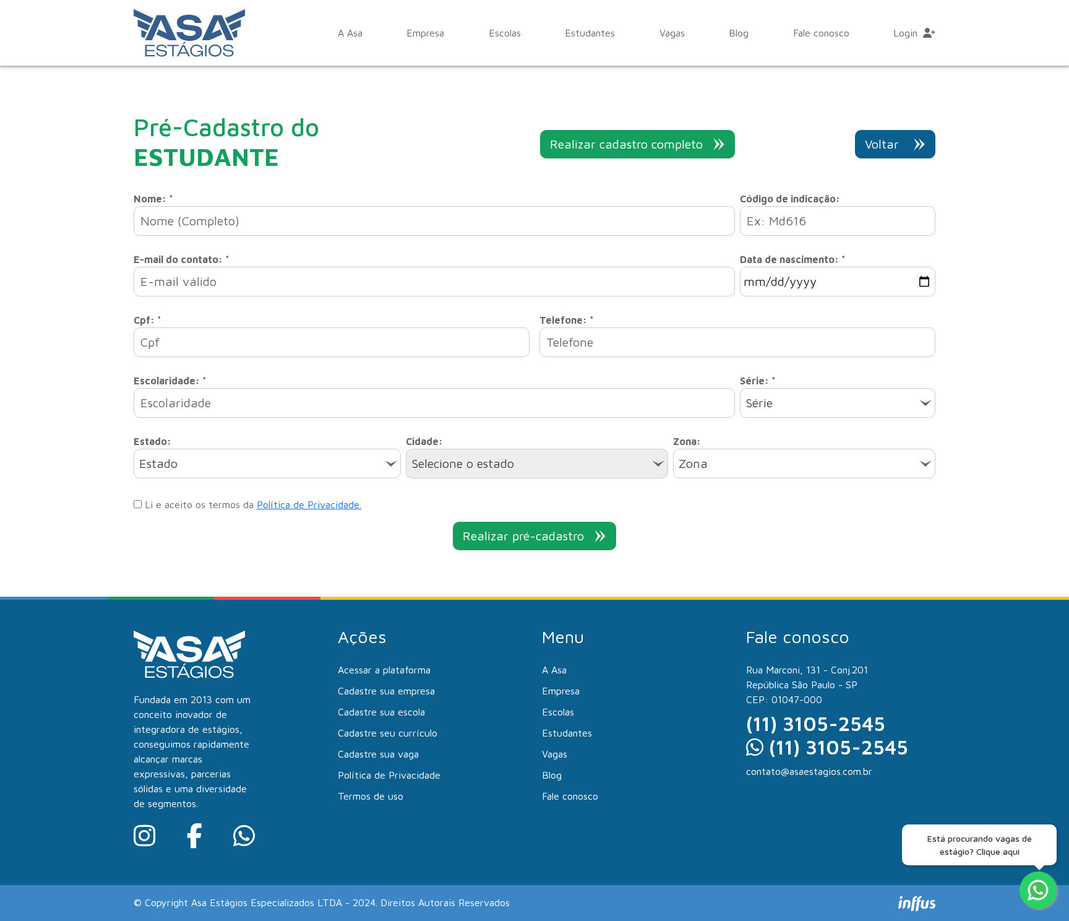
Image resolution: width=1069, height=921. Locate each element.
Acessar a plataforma (384, 669)
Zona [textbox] (693, 463)
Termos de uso (370, 796)
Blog (739, 32)
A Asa (350, 32)
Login (907, 32)
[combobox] (837, 403)
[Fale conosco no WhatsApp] (1038, 890)
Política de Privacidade (389, 774)
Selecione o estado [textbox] (462, 463)
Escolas (505, 32)
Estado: (152, 441)
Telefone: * (566, 320)
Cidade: (424, 441)
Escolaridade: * (170, 380)
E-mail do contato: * (182, 259)
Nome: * (153, 198)
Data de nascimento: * (793, 259)
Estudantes (590, 32)
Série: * (758, 380)
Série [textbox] (759, 403)
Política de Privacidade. (309, 504)
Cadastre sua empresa (386, 690)
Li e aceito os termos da (251, 504)
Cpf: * (147, 320)
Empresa (425, 32)
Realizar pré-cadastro (523, 536)
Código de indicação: (790, 198)
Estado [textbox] (158, 463)
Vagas (672, 32)
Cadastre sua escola (381, 711)
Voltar (882, 144)
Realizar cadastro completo (626, 144)
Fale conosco (821, 32)
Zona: (687, 441)
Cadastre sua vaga (378, 753)
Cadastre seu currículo (387, 732)
